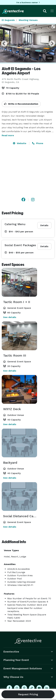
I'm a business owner (27, 2)
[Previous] (4, 43)
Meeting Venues (28, 20)
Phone (39, 143)
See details (9, 317)
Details (44, 225)
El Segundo (8, 20)
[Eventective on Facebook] (9, 688)
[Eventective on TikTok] (31, 688)
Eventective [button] (11, 651)
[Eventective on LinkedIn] (46, 688)
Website (21, 143)
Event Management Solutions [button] (22, 668)
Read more (8, 135)
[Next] (52, 43)
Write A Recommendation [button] (22, 103)
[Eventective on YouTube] (39, 688)
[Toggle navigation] (52, 11)
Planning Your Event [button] (16, 659)
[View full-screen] (53, 26)
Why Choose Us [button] (13, 676)
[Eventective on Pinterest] (24, 688)
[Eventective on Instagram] (17, 688)
